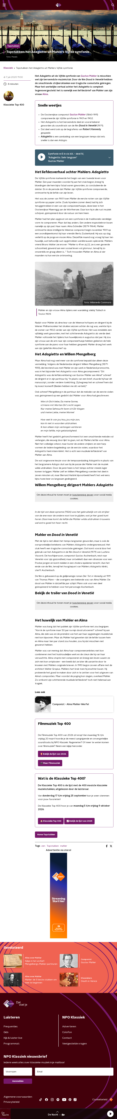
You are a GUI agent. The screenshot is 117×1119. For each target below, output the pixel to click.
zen (43, 846)
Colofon (67, 1032)
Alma (45, 94)
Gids (6, 1032)
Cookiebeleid (99, 1099)
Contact (67, 1038)
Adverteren (69, 1026)
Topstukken (53, 846)
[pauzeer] (41, 157)
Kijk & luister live (13, 1038)
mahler (63, 846)
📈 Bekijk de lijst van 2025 (79, 821)
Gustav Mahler (89, 76)
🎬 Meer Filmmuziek (50, 763)
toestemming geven (82, 495)
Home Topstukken (46, 835)
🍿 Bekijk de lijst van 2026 (53, 754)
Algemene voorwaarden (18, 1097)
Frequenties (11, 1026)
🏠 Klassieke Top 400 (50, 821)
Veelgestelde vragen (74, 1043)
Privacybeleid (12, 1102)
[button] (110, 1113)
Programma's (11, 1043)
